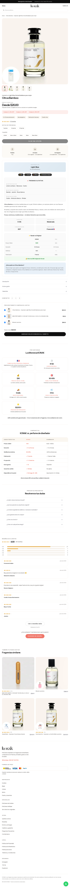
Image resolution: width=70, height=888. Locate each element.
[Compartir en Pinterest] (19, 298)
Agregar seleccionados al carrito (35, 334)
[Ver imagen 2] (11, 88)
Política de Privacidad (8, 843)
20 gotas (21, 128)
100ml (5, 135)
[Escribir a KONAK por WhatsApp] (66, 883)
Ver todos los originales (8, 809)
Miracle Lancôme (16, 322)
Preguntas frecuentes (8, 831)
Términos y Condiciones (8, 852)
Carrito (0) (65, 5)
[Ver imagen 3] (17, 88)
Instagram (5, 862)
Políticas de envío (7, 849)
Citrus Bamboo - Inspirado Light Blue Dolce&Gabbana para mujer (29, 310)
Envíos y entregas (7, 825)
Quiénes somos (6, 818)
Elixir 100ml (13, 135)
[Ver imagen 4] (23, 88)
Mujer (3, 786)
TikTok (4, 865)
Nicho (3, 792)
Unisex (4, 789)
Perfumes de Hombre (7, 803)
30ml (27, 135)
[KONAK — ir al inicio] (35, 6)
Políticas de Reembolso (8, 846)
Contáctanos (6, 834)
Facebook (5, 868)
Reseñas (4, 822)
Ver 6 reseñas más (35, 623)
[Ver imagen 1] (5, 88)
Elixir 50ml (34, 135)
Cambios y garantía (7, 828)
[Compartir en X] (15, 298)
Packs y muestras (7, 795)
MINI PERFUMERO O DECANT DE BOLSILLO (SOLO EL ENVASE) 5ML (30, 316)
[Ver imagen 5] (29, 88)
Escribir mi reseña (35, 636)
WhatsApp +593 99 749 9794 (10, 760)
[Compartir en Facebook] (12, 298)
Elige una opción (35, 141)
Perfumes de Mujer (7, 806)
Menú (3, 6)
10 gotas (13, 128)
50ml (21, 135)
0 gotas (6, 128)
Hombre (4, 783)
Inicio (3, 15)
